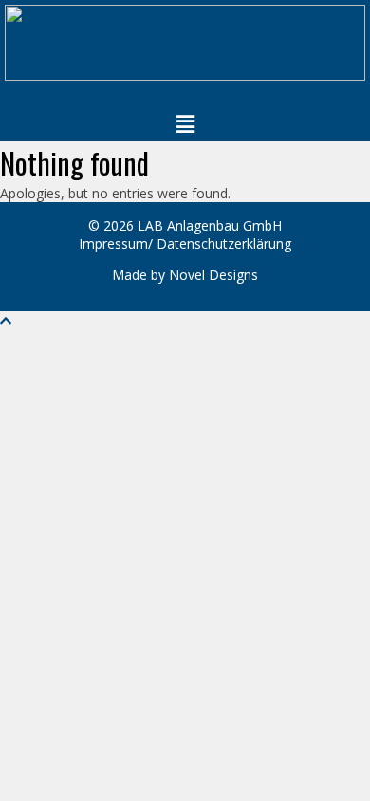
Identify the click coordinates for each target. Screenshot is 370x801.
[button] (185, 123)
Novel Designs (213, 275)
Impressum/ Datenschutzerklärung (185, 243)
